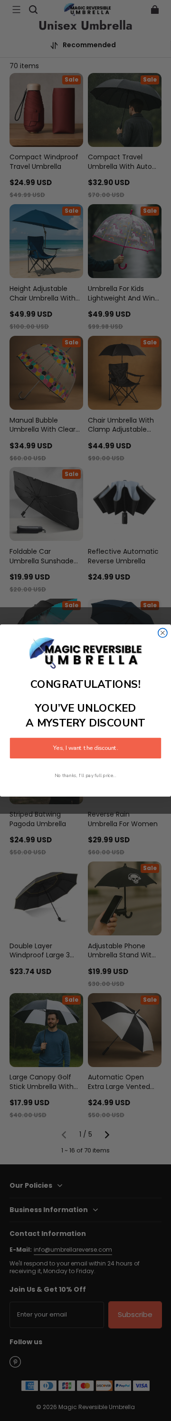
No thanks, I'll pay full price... (85, 775)
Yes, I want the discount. (85, 748)
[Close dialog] (162, 632)
